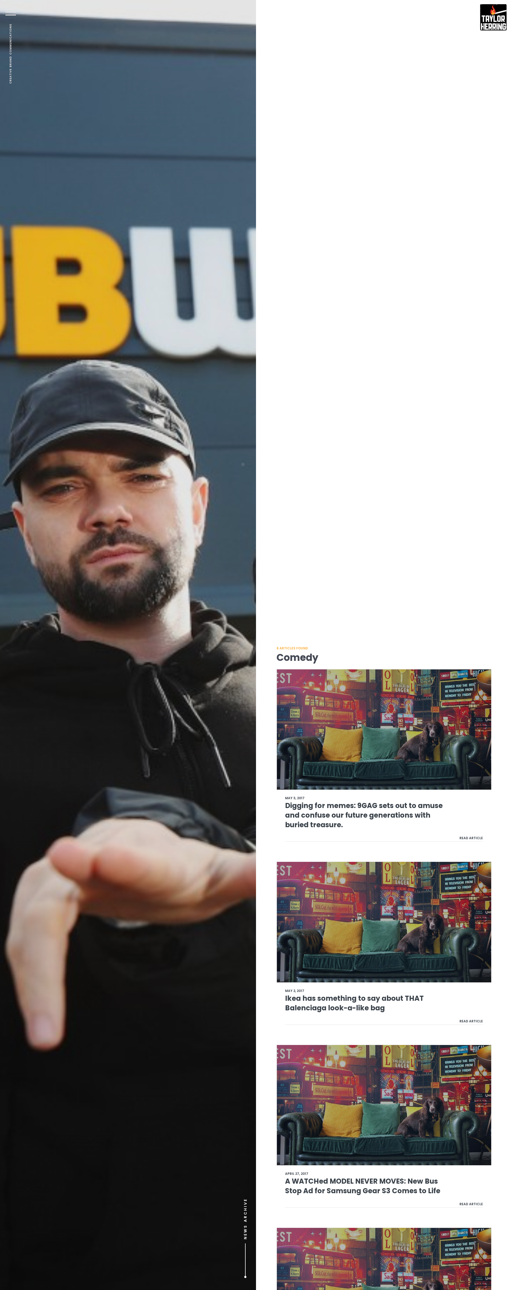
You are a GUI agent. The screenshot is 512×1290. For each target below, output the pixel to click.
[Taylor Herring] (493, 17)
